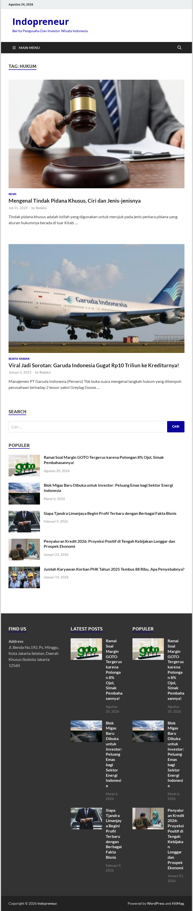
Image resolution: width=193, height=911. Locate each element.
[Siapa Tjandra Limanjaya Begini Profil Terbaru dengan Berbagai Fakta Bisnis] (24, 513)
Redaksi (41, 208)
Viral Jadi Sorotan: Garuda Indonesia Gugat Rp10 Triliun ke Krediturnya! (94, 365)
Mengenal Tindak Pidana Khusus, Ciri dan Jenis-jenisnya (75, 200)
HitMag (178, 903)
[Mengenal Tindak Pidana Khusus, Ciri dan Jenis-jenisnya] (96, 134)
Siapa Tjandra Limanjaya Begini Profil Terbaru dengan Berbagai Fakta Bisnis (110, 513)
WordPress (156, 903)
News (12, 194)
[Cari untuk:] (96, 426)
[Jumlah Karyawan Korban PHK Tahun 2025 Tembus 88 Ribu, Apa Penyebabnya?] (24, 569)
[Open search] (179, 48)
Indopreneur (40, 21)
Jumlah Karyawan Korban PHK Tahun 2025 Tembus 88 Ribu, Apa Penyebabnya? (114, 569)
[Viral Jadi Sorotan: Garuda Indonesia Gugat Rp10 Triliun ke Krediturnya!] (96, 298)
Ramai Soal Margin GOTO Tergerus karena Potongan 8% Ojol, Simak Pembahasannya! (114, 669)
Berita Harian (19, 358)
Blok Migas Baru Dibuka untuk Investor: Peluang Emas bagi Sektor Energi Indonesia (114, 754)
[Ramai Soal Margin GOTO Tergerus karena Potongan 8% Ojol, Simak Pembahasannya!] (24, 457)
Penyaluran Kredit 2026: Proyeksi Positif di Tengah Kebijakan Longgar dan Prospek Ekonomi (176, 839)
